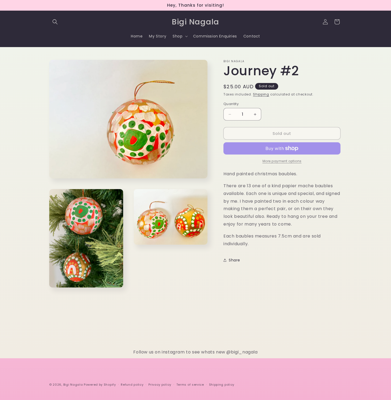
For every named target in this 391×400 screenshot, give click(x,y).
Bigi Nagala (73, 384)
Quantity (231, 103)
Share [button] (234, 260)
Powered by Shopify (100, 384)
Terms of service (190, 384)
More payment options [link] (282, 161)
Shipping (261, 94)
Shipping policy (222, 384)
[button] (55, 22)
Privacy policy (159, 384)
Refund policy (132, 384)
